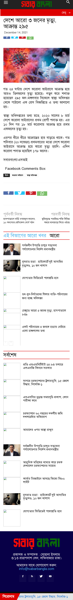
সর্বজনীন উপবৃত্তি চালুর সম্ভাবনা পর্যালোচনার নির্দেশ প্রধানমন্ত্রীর (41, 447)
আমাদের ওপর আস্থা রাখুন (38, 430)
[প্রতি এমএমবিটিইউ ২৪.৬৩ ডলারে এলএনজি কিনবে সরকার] (11, 371)
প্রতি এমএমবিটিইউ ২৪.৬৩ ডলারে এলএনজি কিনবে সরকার (43, 366)
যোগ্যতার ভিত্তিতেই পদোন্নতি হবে (40, 278)
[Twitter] (41, 578)
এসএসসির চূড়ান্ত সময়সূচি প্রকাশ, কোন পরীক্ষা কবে (45, 398)
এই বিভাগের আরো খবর (24, 236)
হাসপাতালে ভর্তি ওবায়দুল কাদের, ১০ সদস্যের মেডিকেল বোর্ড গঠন (19, 220)
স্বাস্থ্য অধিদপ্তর (32, 175)
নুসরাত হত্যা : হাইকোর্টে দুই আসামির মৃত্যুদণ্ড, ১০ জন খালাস (44, 496)
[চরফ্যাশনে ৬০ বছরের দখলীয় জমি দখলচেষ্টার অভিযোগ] (11, 420)
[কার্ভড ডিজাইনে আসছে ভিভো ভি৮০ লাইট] (11, 485)
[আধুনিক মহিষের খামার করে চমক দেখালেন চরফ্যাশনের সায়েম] (11, 469)
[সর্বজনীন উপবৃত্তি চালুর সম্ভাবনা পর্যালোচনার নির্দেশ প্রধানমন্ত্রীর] (11, 249)
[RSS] (32, 578)
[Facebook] (22, 578)
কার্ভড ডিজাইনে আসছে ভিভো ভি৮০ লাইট (44, 480)
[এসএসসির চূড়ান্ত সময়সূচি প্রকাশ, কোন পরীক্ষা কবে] (11, 403)
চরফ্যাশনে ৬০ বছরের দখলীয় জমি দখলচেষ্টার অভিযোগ (43, 415)
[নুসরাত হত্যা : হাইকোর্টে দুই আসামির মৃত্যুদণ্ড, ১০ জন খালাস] (11, 265)
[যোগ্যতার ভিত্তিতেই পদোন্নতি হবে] (11, 518)
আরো (54, 236)
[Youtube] (50, 578)
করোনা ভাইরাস (17, 175)
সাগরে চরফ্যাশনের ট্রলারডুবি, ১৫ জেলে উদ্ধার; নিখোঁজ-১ (46, 382)
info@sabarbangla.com (36, 569)
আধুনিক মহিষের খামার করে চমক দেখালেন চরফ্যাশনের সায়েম (42, 464)
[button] (68, 4)
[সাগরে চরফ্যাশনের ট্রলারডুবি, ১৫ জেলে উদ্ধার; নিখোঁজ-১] (11, 387)
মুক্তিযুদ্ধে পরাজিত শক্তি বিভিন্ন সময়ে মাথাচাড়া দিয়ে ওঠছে (56, 220)
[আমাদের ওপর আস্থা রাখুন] (11, 436)
